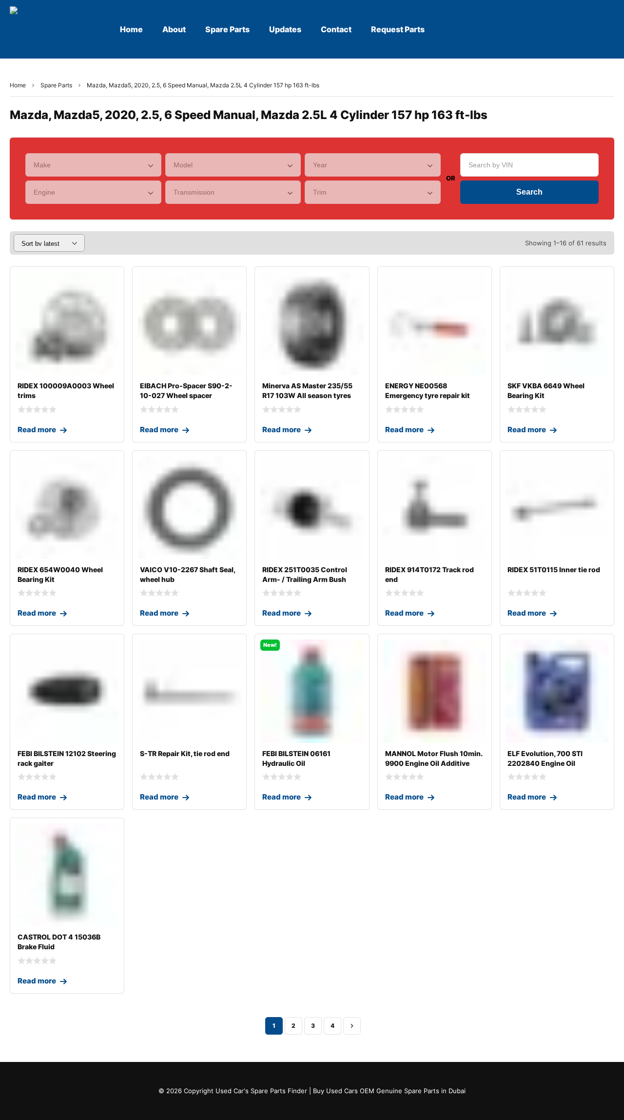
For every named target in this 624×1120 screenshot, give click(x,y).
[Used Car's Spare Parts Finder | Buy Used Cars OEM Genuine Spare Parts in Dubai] (47, 29)
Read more (37, 429)
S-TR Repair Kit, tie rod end (185, 753)
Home (18, 85)
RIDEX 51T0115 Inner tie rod (553, 569)
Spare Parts (56, 85)
